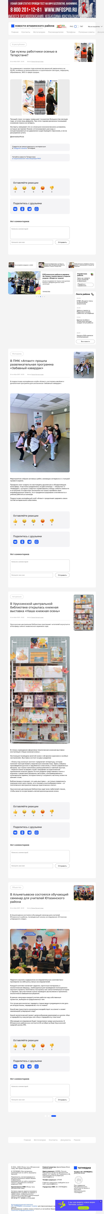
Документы (66, 1140)
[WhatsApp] (37, 209)
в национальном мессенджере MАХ (26, 158)
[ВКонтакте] (15, 209)
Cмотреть (84, 1208)
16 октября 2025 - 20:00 (17, 374)
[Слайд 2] (38, 296)
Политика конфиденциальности (22, 1210)
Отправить (62, 242)
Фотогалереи (39, 32)
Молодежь (17, 354)
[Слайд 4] (42, 296)
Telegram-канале (20, 148)
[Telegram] (29, 209)
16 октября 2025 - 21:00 (17, 61)
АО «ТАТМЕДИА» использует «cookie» (24, 1206)
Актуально (17, 596)
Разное (77, 1140)
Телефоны (71, 32)
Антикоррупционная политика (22, 1204)
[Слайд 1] (36, 296)
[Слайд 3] (40, 296)
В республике (18, 44)
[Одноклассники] (22, 209)
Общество (16, 887)
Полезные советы (86, 32)
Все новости (85, 341)
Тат (81, 26)
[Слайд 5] (44, 296)
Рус (71, 26)
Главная (14, 32)
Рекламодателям (55, 32)
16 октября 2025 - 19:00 (17, 617)
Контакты (25, 32)
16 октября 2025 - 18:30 (17, 908)
